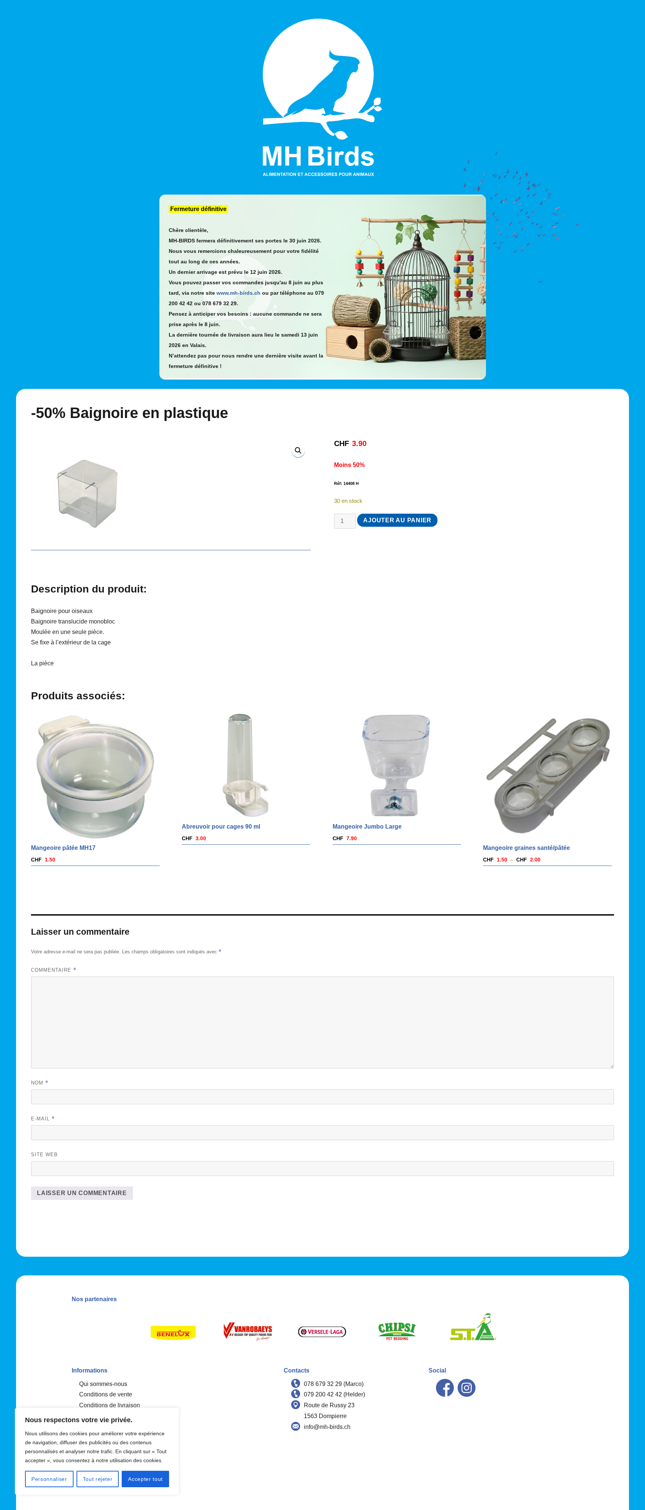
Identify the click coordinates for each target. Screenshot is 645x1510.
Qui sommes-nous (103, 1384)
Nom (40, 1083)
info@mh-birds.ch (327, 1427)
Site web (44, 1154)
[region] (97, 1451)
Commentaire (54, 970)
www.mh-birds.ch (238, 293)
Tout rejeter (98, 1479)
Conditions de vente (105, 1394)
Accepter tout (145, 1479)
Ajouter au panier (397, 520)
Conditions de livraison (109, 1405)
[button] (298, 450)
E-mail (43, 1119)
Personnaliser (49, 1479)
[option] (173, 1332)
